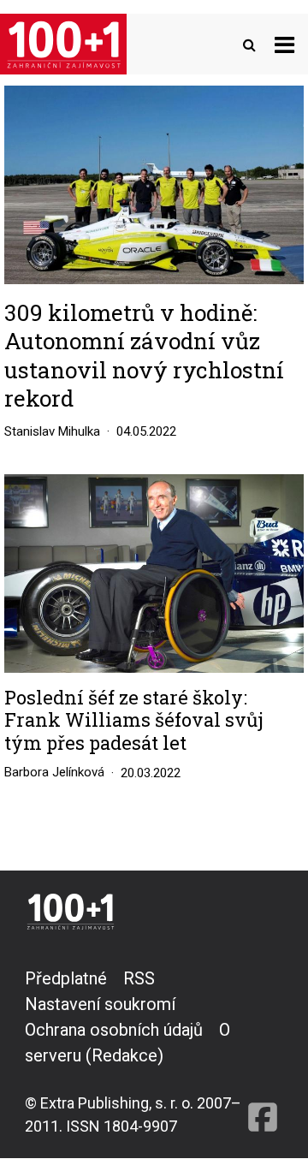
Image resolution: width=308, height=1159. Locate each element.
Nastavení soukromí (100, 1004)
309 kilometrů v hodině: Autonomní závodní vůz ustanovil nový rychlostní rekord (144, 355)
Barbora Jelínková (54, 772)
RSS (139, 978)
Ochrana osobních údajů (114, 1029)
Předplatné (66, 978)
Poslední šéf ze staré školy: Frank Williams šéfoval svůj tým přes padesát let (134, 720)
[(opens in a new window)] (262, 1052)
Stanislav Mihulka (52, 431)
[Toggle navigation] (284, 44)
